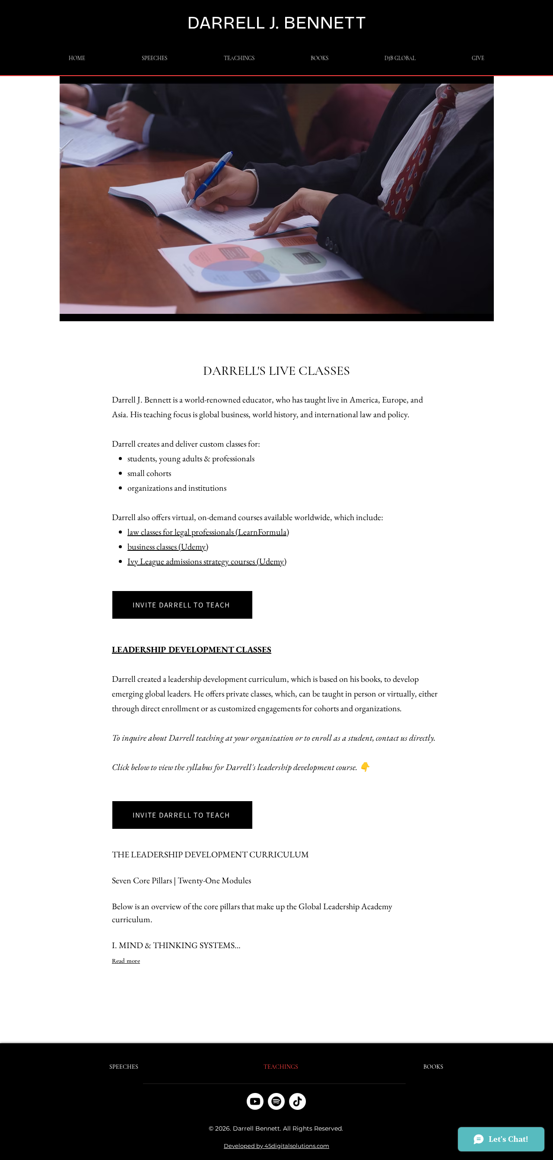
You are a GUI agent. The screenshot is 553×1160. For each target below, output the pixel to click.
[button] (239, 58)
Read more (126, 961)
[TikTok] (297, 1101)
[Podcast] (276, 1101)
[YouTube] (255, 1101)
